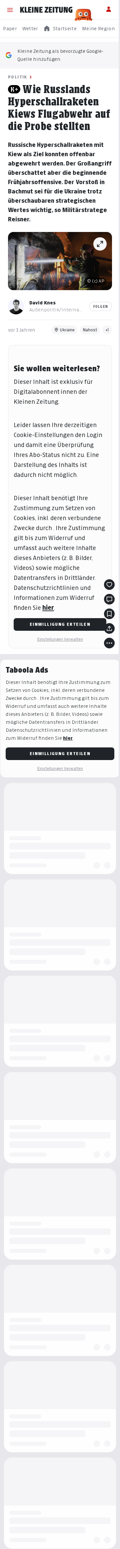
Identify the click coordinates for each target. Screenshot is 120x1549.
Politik (17, 77)
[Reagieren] (109, 584)
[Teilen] (109, 628)
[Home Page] (46, 10)
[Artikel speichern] (109, 614)
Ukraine (67, 330)
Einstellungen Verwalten (60, 639)
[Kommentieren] (109, 599)
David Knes (42, 302)
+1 (107, 330)
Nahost (90, 330)
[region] (60, 29)
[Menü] (10, 10)
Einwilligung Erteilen (60, 624)
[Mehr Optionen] (109, 643)
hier (48, 608)
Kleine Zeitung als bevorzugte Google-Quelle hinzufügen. (60, 55)
